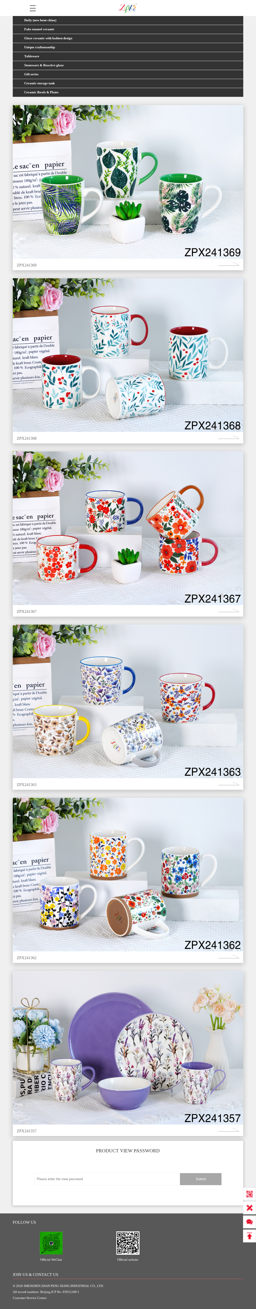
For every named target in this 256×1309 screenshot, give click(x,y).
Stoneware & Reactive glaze (44, 65)
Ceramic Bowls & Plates (41, 92)
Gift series (31, 74)
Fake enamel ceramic (39, 29)
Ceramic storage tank (39, 83)
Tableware (31, 56)
